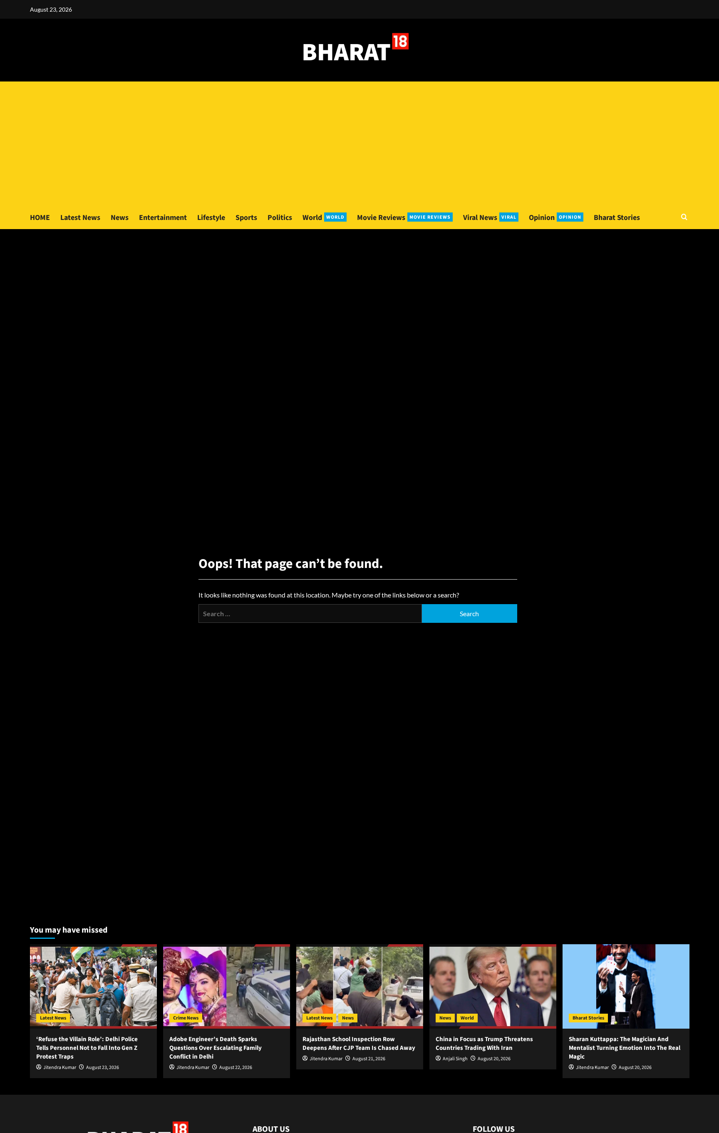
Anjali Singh (455, 1058)
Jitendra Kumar (59, 1067)
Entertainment (163, 217)
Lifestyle (211, 217)
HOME (40, 217)
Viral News (489, 217)
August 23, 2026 (102, 1067)
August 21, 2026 (368, 1058)
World (323, 217)
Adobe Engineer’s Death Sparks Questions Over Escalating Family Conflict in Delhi (215, 1048)
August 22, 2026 (235, 1067)
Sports (246, 217)
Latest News (80, 217)
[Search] (684, 217)
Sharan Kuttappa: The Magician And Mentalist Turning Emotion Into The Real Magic (624, 1048)
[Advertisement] (359, 144)
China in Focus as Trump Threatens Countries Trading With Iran (484, 1043)
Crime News (185, 1018)
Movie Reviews (404, 217)
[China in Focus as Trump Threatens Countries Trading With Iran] (492, 986)
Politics (280, 217)
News (120, 217)
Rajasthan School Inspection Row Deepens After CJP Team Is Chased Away (358, 1043)
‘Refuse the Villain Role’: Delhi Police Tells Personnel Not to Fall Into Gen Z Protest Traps (87, 1048)
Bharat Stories (617, 217)
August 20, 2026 (494, 1058)
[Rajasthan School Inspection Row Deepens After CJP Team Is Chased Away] (359, 986)
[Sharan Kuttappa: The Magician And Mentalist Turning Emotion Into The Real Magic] (626, 986)
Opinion (555, 217)
